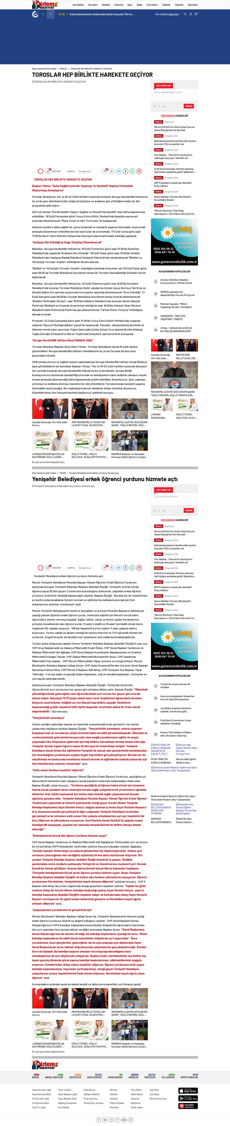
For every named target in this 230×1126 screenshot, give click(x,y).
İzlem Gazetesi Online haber (44, 68)
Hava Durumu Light (41, 1089)
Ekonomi (119, 4)
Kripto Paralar (189, 1076)
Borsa (35, 1076)
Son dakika (167, 14)
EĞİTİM (63, 473)
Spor (130, 4)
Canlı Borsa (89, 1089)
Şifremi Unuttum (158, 1098)
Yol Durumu (168, 1076)
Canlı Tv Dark (64, 1089)
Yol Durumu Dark (40, 1103)
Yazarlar (179, 4)
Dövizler (114, 1094)
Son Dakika (78, 4)
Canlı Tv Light (39, 1107)
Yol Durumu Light (40, 1098)
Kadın (139, 4)
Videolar (166, 4)
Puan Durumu (115, 1076)
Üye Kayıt (154, 1094)
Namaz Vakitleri (54, 1076)
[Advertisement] (115, 42)
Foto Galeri (152, 4)
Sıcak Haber (137, 1107)
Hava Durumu (94, 1076)
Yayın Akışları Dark (67, 1098)
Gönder (188, 106)
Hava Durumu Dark (41, 1094)
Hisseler (133, 1076)
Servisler (92, 4)
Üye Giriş (154, 1089)
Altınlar (113, 1089)
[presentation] (43, 14)
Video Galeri (137, 1094)
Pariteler (149, 1076)
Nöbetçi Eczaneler (67, 1103)
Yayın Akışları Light (67, 1094)
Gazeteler (193, 4)
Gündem (106, 4)
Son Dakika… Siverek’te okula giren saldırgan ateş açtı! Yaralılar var (102, 14)
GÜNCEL (63, 68)
